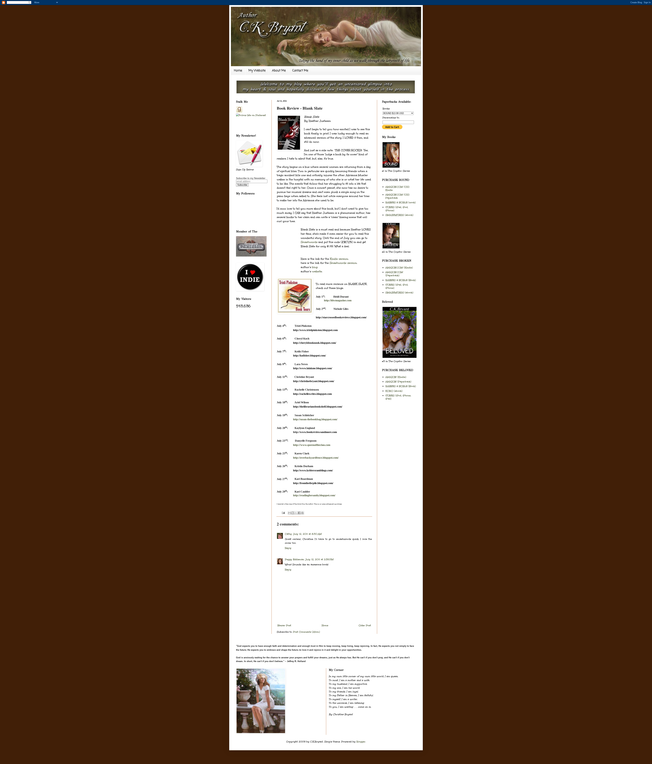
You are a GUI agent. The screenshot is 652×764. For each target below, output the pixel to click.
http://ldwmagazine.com (337, 300)
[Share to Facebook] (299, 513)
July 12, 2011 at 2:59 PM (319, 559)
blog (314, 267)
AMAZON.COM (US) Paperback (397, 196)
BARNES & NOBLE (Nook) (400, 280)
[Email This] (289, 513)
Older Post (365, 625)
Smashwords (309, 242)
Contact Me (300, 70)
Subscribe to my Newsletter (250, 178)
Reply (288, 548)
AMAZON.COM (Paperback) (394, 274)
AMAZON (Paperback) (398, 381)
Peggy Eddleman (294, 559)
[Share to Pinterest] (302, 513)
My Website (257, 70)
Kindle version (339, 259)
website (317, 271)
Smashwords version (343, 263)
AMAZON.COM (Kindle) (399, 267)
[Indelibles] (251, 255)
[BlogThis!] (292, 513)
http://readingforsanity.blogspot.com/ (314, 495)
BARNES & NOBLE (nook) (400, 202)
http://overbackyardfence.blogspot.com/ (316, 457)
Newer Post (284, 625)
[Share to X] (296, 513)
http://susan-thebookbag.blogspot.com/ (315, 419)
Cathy (288, 534)
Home (238, 70)
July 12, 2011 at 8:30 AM (307, 534)
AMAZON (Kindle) (395, 377)
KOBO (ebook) (393, 391)
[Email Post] (282, 512)
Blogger (360, 741)
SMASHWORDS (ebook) (399, 215)
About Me (279, 70)
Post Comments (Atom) (306, 632)
